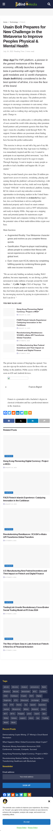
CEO (5, 696)
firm (5, 705)
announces (35, 687)
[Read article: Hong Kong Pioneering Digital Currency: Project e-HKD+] (9, 312)
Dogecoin (7, 700)
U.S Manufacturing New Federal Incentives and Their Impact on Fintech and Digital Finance (30, 347)
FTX (11, 705)
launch (32, 705)
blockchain (26, 691)
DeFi (31, 696)
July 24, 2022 (8, 51)
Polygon (21, 713)
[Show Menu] (4, 4)
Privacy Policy (21, 828)
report (37, 713)
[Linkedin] (17, 413)
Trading (45, 718)
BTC (34, 691)
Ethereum (24, 700)
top (38, 718)
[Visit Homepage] (26, 4)
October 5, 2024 (24, 353)
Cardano (43, 691)
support (23, 718)
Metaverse (16, 709)
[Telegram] (22, 413)
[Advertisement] (26, 11)
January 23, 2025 (24, 328)
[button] (49, 801)
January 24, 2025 (24, 314)
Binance (7, 691)
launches (42, 705)
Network (35, 709)
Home (5, 22)
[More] (30, 413)
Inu (26, 705)
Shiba (6, 718)
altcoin (6, 687)
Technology (14, 22)
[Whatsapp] (26, 413)
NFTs (13, 713)
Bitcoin (15, 691)
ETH (15, 700)
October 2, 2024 (10, 613)
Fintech (22, 22)
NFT (5, 713)
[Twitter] (9, 413)
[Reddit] (13, 413)
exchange (35, 700)
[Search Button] (49, 4)
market (6, 709)
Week (13, 722)
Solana (13, 718)
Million (26, 709)
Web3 (6, 722)
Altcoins (15, 687)
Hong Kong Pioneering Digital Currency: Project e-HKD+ (25, 754)
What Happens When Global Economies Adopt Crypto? (25, 742)
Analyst (24, 687)
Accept (26, 822)
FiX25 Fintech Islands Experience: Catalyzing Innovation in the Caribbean (32, 322)
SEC (44, 713)
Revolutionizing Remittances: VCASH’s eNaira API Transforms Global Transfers (30, 335)
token (31, 718)
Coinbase (14, 696)
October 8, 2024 (24, 340)
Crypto (23, 696)
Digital (39, 696)
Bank (44, 687)
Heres (19, 705)
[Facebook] (5, 413)
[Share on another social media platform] (44, 421)
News (44, 709)
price (29, 713)
